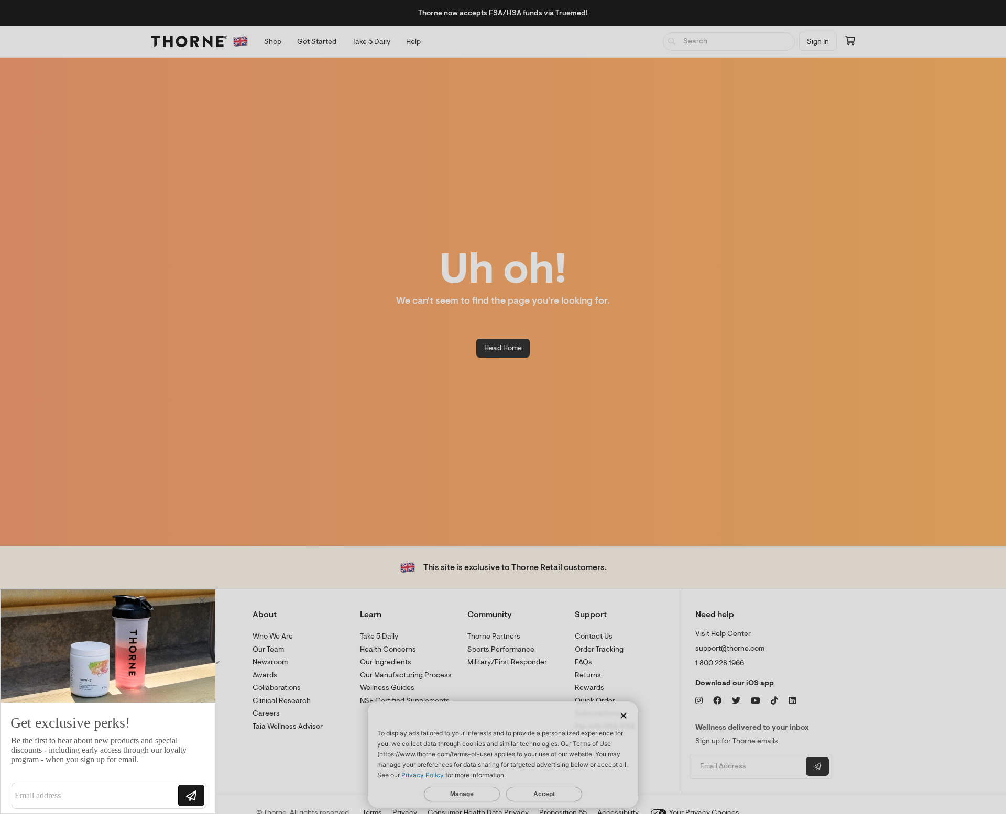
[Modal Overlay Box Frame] (108, 701)
